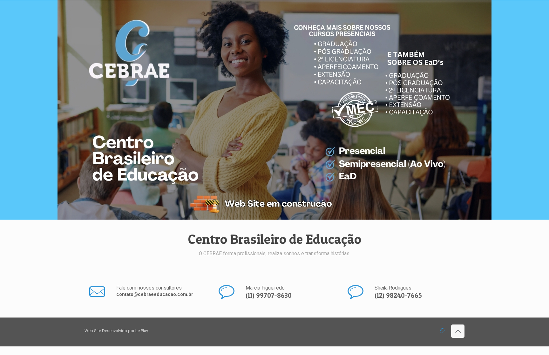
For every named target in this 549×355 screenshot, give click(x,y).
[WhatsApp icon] (442, 330)
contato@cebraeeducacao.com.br (154, 294)
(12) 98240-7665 (398, 295)
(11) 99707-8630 (269, 295)
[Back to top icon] (457, 331)
